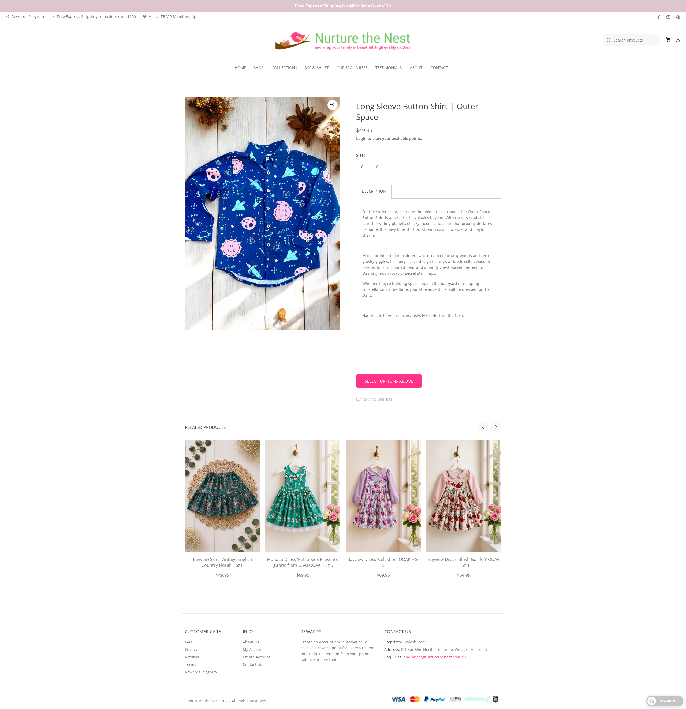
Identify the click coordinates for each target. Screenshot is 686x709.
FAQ (188, 641)
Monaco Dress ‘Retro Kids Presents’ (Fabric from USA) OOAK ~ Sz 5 (303, 562)
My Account (253, 649)
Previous (483, 427)
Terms (190, 664)
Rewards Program (28, 16)
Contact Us (252, 664)
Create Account (256, 656)
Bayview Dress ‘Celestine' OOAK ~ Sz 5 (383, 562)
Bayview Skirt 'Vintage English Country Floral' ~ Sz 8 (222, 562)
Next (496, 427)
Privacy (191, 649)
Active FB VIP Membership (172, 16)
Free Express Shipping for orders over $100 (96, 16)
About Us (251, 641)
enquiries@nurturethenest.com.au (435, 656)
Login (361, 138)
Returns (192, 656)
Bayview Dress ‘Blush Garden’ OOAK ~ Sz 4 (464, 562)
